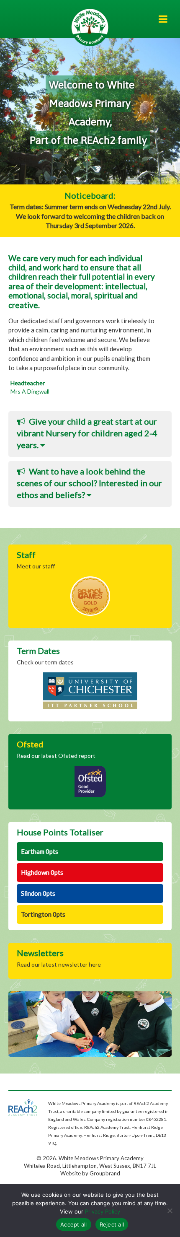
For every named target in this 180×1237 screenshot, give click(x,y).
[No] (169, 1210)
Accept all (73, 1224)
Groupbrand (105, 1173)
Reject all (112, 1224)
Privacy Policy (102, 1211)
